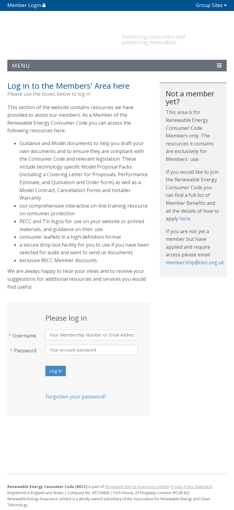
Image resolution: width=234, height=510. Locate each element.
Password (23, 350)
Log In (55, 371)
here (184, 218)
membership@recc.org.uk (195, 262)
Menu (21, 65)
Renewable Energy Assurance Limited (137, 486)
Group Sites (209, 5)
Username (22, 335)
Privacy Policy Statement (191, 486)
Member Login (24, 5)
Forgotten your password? (75, 396)
